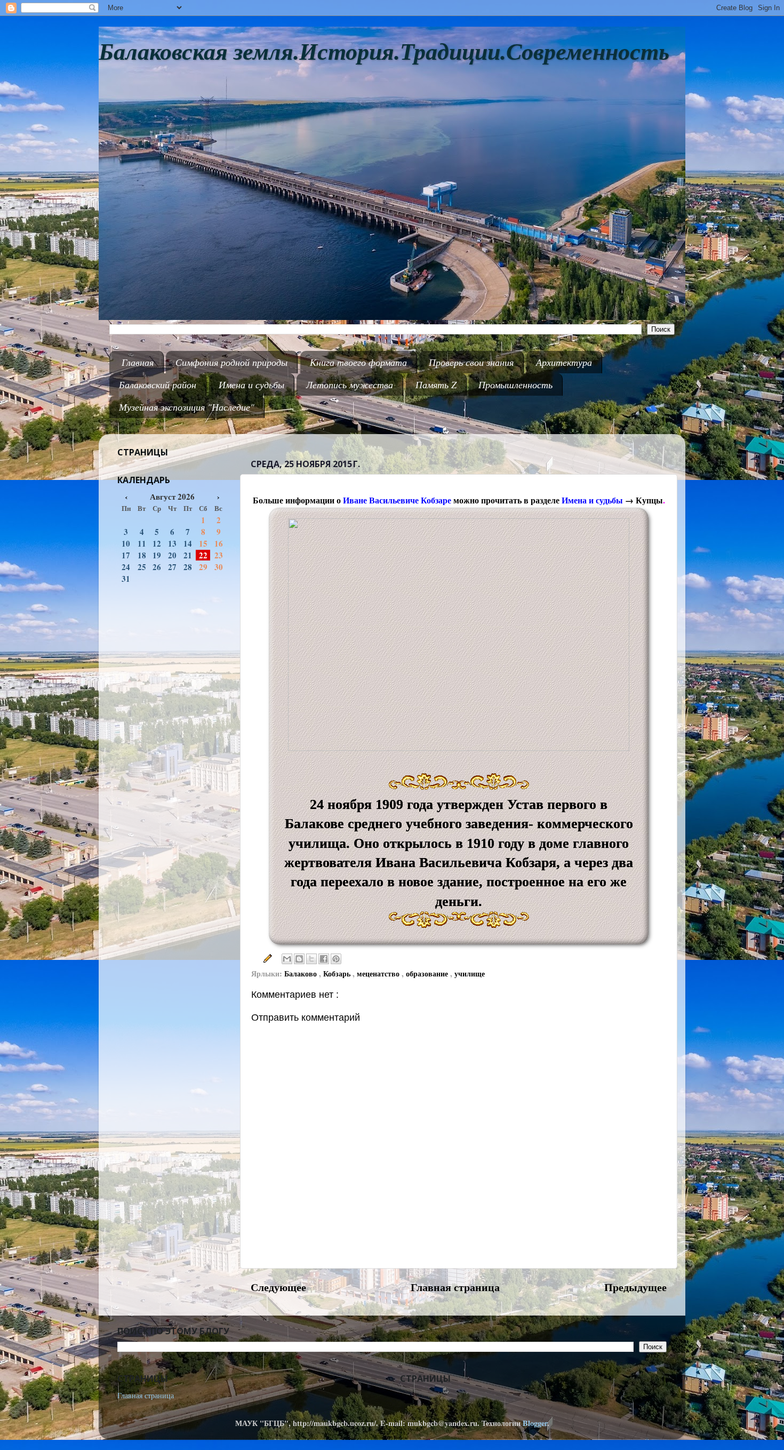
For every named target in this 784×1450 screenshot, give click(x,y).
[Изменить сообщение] (266, 957)
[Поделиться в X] (311, 959)
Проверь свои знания (471, 362)
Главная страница (455, 1287)
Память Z (436, 384)
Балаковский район (157, 384)
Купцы (649, 500)
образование (428, 973)
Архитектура (564, 362)
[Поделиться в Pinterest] (336, 959)
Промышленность (515, 384)
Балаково (301, 973)
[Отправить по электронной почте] (287, 959)
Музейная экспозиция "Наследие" (186, 406)
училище (469, 973)
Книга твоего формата (358, 362)
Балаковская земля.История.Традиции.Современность (384, 52)
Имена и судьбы (251, 384)
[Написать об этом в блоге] (299, 959)
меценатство (379, 973)
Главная (138, 362)
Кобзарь (338, 973)
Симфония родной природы (231, 362)
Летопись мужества (349, 384)
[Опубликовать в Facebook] (323, 959)
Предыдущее (635, 1287)
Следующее (278, 1287)
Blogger (535, 1423)
